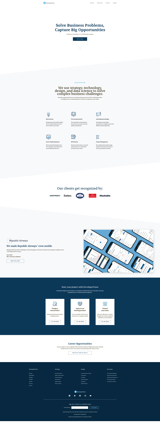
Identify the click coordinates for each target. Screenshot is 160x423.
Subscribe (94, 407)
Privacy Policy (85, 416)
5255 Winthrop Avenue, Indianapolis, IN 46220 (88, 411)
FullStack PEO (83, 414)
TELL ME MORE (55, 321)
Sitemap (70, 416)
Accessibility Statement (77, 416)
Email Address (67, 407)
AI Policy (90, 416)
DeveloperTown (77, 414)
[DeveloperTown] (48, 3)
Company (31, 377)
